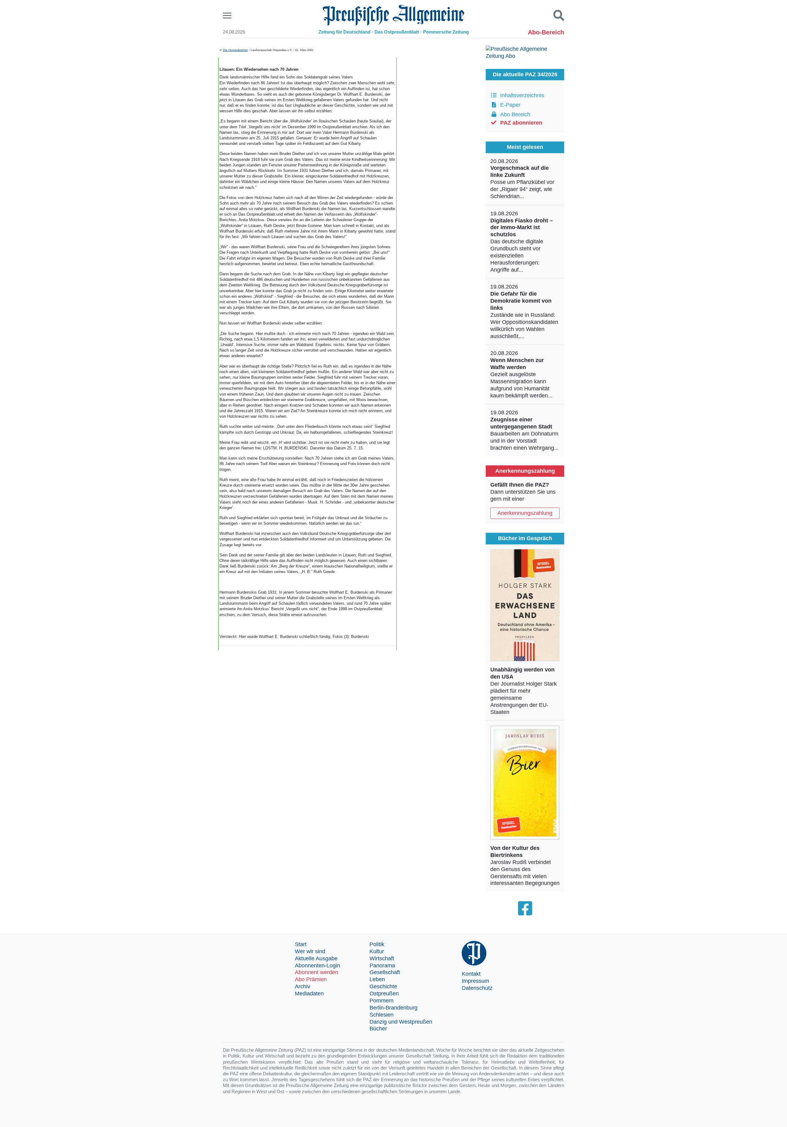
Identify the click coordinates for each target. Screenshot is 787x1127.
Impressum (475, 981)
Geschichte (383, 986)
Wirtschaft (382, 958)
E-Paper (508, 105)
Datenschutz (477, 988)
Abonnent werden (316, 972)
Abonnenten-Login (317, 965)
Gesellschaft (385, 972)
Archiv (302, 986)
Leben (377, 979)
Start (300, 944)
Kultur (377, 951)
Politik (377, 944)
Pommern (382, 1001)
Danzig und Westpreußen (401, 1022)
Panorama (382, 965)
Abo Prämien (311, 979)
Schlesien (382, 1015)
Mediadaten (309, 993)
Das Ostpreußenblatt (235, 50)
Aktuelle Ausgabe (316, 958)
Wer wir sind (310, 951)
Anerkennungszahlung (524, 513)
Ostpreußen (384, 993)
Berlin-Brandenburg (393, 1008)
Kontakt (471, 974)
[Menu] (228, 15)
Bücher (378, 1028)
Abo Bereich (513, 114)
